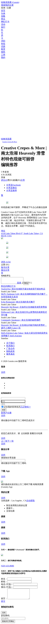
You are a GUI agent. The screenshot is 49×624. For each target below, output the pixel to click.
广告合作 (10, 348)
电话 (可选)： (7, 584)
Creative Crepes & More (9, 142)
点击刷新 (25, 433)
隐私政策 (10, 351)
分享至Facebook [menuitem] (13, 185)
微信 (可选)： (7, 587)
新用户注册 (6, 413)
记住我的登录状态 (12, 407)
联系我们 (10, 346)
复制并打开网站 (8, 621)
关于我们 (10, 343)
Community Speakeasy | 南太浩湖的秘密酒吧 (20, 320)
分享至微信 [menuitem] (11, 188)
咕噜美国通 (6, 139)
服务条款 (10, 354)
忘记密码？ (25, 407)
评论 (3, 180)
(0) (4, 180)
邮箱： (4, 581)
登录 (19, 283)
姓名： (4, 579)
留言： (4, 598)
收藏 (15, 180)
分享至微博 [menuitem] (11, 190)
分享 (23, 180)
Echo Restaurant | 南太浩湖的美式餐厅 (18, 302)
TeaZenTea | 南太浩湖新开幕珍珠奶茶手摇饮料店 (23, 289)
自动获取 (30, 500)
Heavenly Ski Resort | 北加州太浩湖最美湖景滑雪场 (24, 307)
